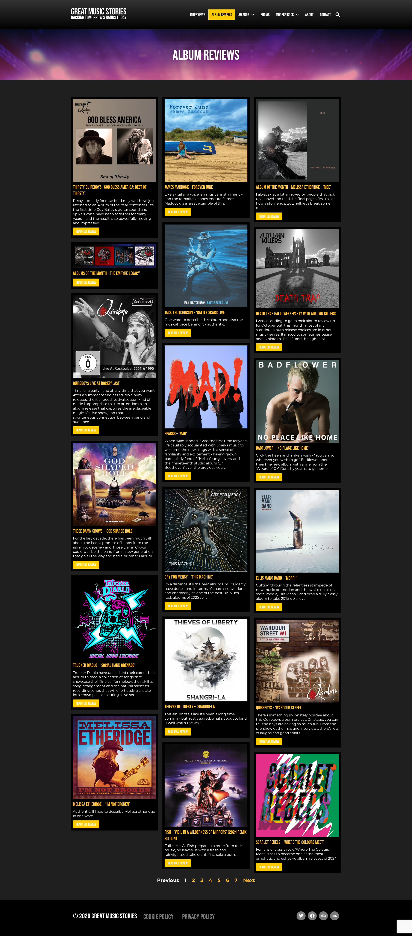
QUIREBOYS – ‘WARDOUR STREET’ (279, 707)
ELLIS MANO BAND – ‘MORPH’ (276, 577)
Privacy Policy (198, 916)
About (309, 14)
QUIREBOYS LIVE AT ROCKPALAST (96, 383)
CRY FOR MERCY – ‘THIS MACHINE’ (189, 576)
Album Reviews (222, 14)
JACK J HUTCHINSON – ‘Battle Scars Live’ (195, 312)
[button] (337, 14)
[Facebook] (312, 915)
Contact (325, 14)
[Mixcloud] (323, 915)
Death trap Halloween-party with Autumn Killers (296, 313)
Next (249, 880)
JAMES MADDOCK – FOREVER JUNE (189, 187)
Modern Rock (285, 14)
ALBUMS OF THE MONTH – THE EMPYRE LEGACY (106, 273)
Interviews (197, 14)
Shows (265, 14)
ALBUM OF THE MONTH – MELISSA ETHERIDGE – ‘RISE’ (293, 187)
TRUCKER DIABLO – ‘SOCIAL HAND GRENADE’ (104, 665)
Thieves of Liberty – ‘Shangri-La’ (190, 706)
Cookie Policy (158, 916)
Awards (243, 14)
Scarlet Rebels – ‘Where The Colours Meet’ (290, 842)
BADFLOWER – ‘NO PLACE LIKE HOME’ (282, 448)
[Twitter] (301, 915)
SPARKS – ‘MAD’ (176, 433)
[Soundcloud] (334, 915)
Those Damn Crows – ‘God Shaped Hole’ (103, 531)
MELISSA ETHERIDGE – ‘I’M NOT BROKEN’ (101, 804)
